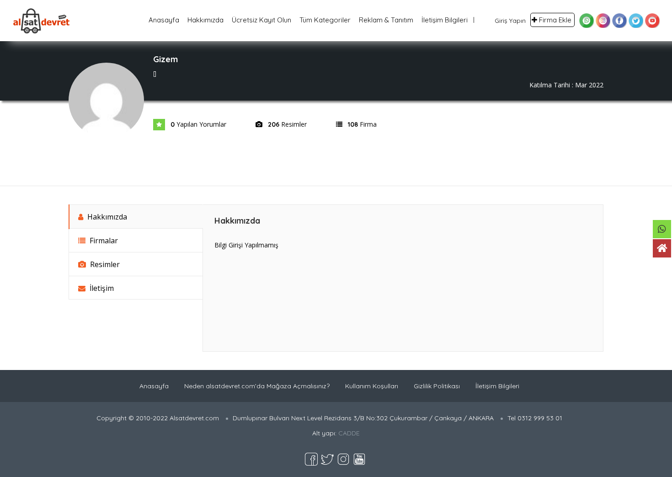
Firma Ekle (555, 20)
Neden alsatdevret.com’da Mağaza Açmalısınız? (257, 386)
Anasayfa (164, 20)
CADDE (349, 433)
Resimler (104, 264)
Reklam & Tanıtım (386, 20)
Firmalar (103, 241)
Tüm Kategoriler (325, 20)
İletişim (101, 288)
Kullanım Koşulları (371, 386)
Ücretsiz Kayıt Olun (261, 20)
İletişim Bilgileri (444, 20)
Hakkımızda (205, 20)
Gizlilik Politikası (437, 386)
